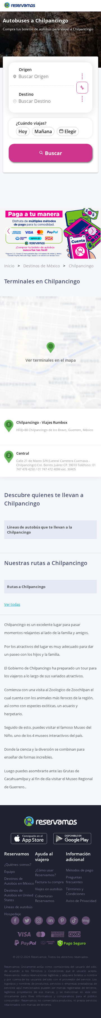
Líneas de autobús (18, 907)
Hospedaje (12, 914)
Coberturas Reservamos (44, 898)
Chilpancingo (81, 265)
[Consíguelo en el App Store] (29, 838)
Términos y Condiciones (75, 891)
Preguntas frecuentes (74, 879)
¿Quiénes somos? (17, 864)
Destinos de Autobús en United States (18, 895)
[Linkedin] (50, 920)
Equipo (9, 871)
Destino (26, 94)
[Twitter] (27, 920)
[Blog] (86, 920)
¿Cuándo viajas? (31, 123)
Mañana (43, 131)
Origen (25, 69)
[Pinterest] (62, 920)
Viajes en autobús (49, 889)
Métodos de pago (79, 870)
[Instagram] (39, 920)
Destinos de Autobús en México (19, 881)
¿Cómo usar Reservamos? (45, 872)
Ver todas (12, 604)
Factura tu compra (49, 882)
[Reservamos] (19, 5)
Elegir (70, 131)
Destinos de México (41, 265)
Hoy (23, 131)
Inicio (9, 265)
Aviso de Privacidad (81, 900)
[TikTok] (74, 920)
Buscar (53, 153)
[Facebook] (15, 920)
